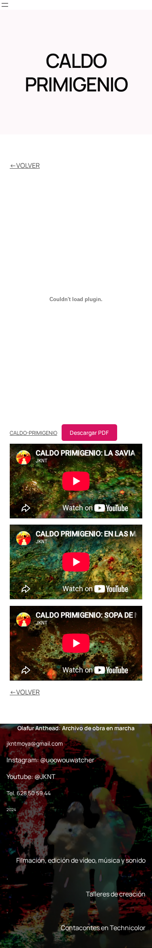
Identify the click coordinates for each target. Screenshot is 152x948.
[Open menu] (5, 5)
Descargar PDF (89, 432)
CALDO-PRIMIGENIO (33, 432)
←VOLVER (25, 165)
